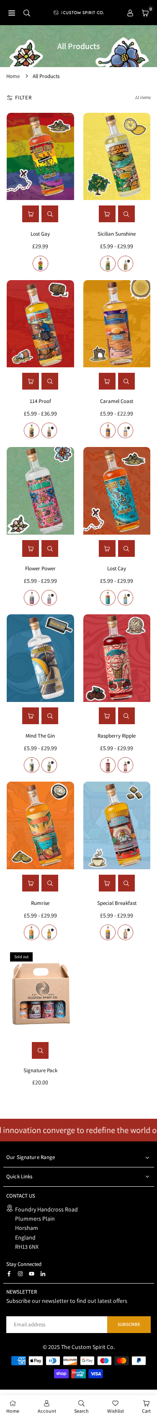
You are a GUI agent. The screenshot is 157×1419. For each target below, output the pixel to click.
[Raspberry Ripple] (117, 658)
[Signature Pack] (40, 993)
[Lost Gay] (40, 156)
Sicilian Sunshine (117, 233)
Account (47, 1411)
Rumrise (40, 903)
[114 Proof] (40, 324)
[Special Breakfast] (117, 825)
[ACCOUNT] (130, 12)
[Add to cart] (30, 213)
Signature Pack (40, 1070)
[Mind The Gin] (40, 658)
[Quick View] (49, 213)
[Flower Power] (40, 491)
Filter (23, 97)
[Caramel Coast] (117, 324)
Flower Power (40, 568)
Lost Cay (116, 568)
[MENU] (11, 12)
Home (13, 76)
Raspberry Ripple (117, 735)
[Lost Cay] (117, 491)
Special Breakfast (116, 903)
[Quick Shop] (107, 213)
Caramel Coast (116, 401)
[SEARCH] (26, 12)
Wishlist (115, 1411)
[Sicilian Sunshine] (117, 156)
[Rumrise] (40, 825)
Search (81, 1411)
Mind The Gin (40, 735)
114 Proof (40, 401)
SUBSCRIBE (129, 1324)
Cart (146, 1411)
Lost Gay (40, 233)
